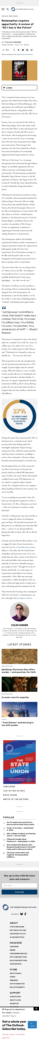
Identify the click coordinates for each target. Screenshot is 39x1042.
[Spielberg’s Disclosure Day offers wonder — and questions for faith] (19, 657)
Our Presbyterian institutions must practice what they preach (20, 823)
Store (13, 969)
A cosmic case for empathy (15, 697)
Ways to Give (15, 1000)
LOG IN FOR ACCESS (14, 791)
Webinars (14, 980)
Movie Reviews (10, 16)
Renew (12, 950)
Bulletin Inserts (17, 987)
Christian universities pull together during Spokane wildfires (18, 855)
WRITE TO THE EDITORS (16, 799)
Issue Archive (15, 964)
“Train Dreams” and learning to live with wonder (18, 723)
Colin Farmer (13, 42)
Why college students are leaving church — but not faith (21, 835)
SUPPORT (15, 992)
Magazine (16, 942)
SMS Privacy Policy (18, 934)
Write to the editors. (27, 54)
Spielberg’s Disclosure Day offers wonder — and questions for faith (19, 670)
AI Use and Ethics (17, 937)
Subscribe (19, 892)
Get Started (32, 1024)
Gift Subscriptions (18, 957)
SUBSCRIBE (9, 787)
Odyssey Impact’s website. (22, 598)
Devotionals (15, 973)
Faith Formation (17, 984)
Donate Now (15, 996)
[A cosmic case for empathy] (19, 685)
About (14, 923)
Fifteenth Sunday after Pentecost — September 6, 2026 (21, 840)
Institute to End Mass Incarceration (22, 547)
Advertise (14, 1003)
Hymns (12, 977)
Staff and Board (17, 927)
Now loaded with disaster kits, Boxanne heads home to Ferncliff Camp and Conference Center (21, 847)
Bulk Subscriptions (18, 960)
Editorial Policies (18, 930)
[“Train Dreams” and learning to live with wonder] (19, 710)
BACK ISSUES (10, 795)
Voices (4, 719)
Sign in (13, 1016)
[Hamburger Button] (3, 9)
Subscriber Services (18, 953)
